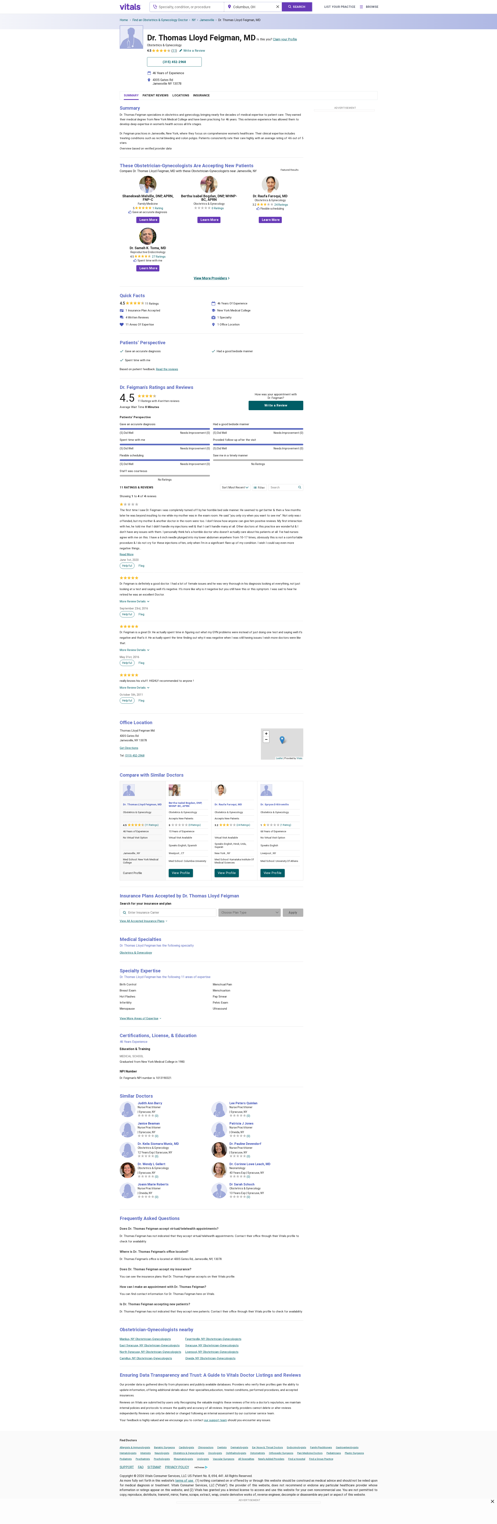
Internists (145, 1453)
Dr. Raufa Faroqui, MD (270, 196)
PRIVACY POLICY (177, 1467)
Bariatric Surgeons (164, 1447)
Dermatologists (239, 1447)
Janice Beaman (149, 1123)
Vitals (299, 758)
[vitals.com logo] (130, 7)
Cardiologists (186, 1447)
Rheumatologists (183, 1458)
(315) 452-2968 (135, 755)
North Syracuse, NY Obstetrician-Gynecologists (150, 1352)
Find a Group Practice (321, 1458)
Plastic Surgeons (354, 1453)
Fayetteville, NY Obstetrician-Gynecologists (213, 1339)
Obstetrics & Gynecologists (188, 1453)
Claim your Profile (285, 39)
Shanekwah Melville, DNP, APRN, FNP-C (148, 197)
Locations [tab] (180, 95)
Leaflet (279, 758)
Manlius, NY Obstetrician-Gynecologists (145, 1339)
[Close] (493, 1502)
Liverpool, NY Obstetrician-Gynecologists (211, 1352)
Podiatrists (126, 1458)
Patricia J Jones (241, 1123)
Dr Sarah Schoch (241, 1184)
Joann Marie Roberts (153, 1184)
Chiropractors (205, 1447)
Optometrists (257, 1453)
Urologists (203, 1458)
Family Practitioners (321, 1447)
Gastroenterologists (347, 1447)
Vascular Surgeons (223, 1458)
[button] (282, 740)
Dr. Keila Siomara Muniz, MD (158, 1144)
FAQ (141, 1467)
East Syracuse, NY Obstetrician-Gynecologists (150, 1345)
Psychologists (162, 1458)
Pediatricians (334, 1453)
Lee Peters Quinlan (243, 1103)
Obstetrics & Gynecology (136, 952)
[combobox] (187, 7)
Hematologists (128, 1453)
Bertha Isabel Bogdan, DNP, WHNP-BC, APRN (209, 197)
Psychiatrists (143, 1458)
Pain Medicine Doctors (310, 1453)
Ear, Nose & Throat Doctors (267, 1447)
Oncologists (215, 1453)
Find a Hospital (296, 1458)
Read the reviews (167, 369)
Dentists (222, 1447)
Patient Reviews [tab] (156, 95)
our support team (215, 1420)
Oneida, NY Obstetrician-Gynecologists (210, 1358)
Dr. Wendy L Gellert (151, 1164)
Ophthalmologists (236, 1453)
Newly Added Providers (271, 1458)
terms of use (184, 1480)
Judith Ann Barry (150, 1103)
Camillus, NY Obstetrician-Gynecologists (146, 1358)
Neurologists (162, 1453)
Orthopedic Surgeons (281, 1453)
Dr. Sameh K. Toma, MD (148, 248)
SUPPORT (127, 1467)
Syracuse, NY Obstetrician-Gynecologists (212, 1345)
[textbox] (187, 7)
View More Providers (210, 278)
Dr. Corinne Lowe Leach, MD (249, 1164)
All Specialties (246, 1458)
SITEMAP (154, 1467)
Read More (127, 554)
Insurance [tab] (201, 95)
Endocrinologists (296, 1447)
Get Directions (129, 748)
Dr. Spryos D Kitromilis (275, 804)
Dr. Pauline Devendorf (245, 1144)
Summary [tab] (131, 95)
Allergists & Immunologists (135, 1447)
